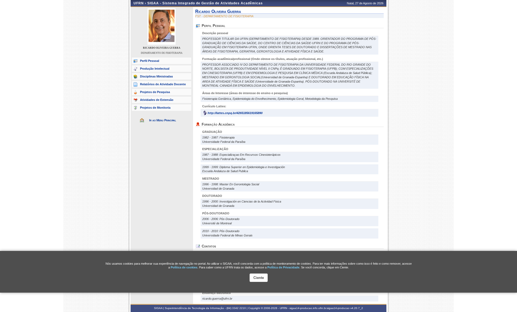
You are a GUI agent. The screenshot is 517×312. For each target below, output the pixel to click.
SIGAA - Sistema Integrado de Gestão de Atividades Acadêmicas (205, 3)
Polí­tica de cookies (184, 267)
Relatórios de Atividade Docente (163, 84)
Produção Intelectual (154, 68)
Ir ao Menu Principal (162, 120)
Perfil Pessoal (149, 60)
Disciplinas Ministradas (156, 76)
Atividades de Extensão (156, 99)
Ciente (258, 278)
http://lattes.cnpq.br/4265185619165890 (235, 113)
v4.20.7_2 (356, 308)
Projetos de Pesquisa (155, 92)
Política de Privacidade (283, 267)
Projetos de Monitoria (155, 107)
